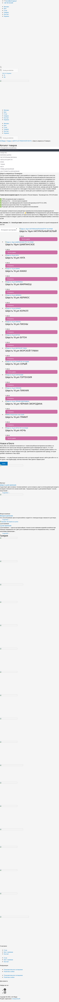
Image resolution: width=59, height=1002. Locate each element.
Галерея (6, 12)
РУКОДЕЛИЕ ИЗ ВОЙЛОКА (8, 148)
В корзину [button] (10, 266)
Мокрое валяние (6, 516)
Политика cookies (9, 971)
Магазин (6, 7)
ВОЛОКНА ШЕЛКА (5, 155)
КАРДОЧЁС (3, 153)
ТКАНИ (2, 164)
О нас (5, 10)
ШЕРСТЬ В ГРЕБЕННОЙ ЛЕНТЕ (21, 141)
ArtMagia (2, 141)
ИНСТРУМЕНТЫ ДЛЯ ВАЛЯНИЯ (9, 171)
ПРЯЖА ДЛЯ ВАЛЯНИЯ (7, 169)
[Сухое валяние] (9, 521)
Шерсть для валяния (8, 485)
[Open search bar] (1, 67)
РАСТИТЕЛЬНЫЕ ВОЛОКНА (8, 157)
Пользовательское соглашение (13, 969)
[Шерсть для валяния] (11, 473)
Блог (5, 8)
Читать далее (26, 239)
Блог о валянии (8, 952)
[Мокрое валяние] (11, 503)
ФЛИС (2, 162)
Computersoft (16, 999)
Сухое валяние (5, 526)
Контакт (6, 14)
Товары (9, 141)
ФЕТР (2, 166)
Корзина (6, 16)
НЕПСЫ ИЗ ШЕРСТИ (6, 159)
